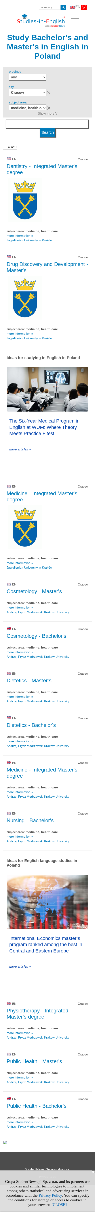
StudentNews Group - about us (47, 1169)
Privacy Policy (50, 1195)
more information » (20, 235)
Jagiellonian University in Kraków (29, 240)
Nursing (30, 820)
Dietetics (29, 680)
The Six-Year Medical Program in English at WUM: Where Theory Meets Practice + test (44, 427)
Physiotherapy (37, 1014)
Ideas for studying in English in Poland (43, 358)
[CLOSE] (59, 1204)
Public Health (34, 1061)
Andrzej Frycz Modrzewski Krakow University (38, 612)
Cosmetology (34, 591)
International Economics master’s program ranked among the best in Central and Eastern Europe (45, 945)
